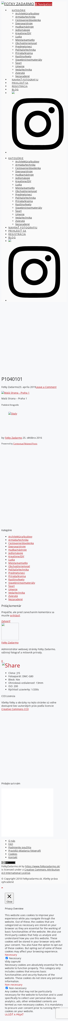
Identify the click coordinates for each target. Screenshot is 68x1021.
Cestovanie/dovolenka (21, 543)
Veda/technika (16, 592)
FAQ (10, 844)
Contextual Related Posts (25, 443)
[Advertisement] (34, 338)
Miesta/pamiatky (18, 563)
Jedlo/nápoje (15, 553)
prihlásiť (15, 615)
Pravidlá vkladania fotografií (24, 850)
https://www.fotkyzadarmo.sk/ (42, 866)
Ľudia (11, 559)
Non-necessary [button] (13, 984)
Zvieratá (13, 596)
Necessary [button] (11, 954)
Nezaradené (15, 599)
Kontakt (12, 857)
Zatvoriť (5, 621)
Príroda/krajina (17, 576)
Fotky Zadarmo (13, 437)
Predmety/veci (16, 573)
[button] (43, 4)
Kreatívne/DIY (16, 556)
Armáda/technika (18, 540)
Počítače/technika (18, 569)
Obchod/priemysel (19, 566)
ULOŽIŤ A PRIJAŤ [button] (14, 1014)
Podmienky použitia (19, 847)
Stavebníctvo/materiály (21, 582)
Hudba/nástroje (17, 549)
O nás (11, 840)
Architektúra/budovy (20, 536)
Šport (11, 586)
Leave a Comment (46, 387)
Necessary (15, 958)
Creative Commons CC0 (15, 709)
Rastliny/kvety (16, 579)
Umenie (12, 589)
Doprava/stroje (17, 546)
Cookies (12, 854)
